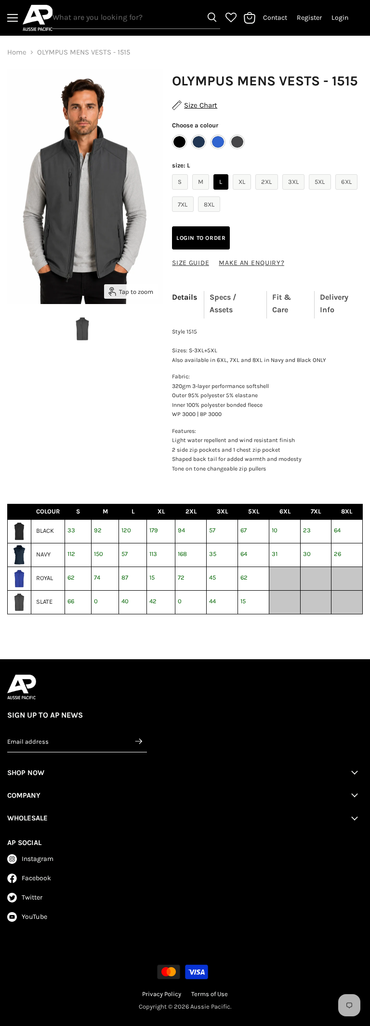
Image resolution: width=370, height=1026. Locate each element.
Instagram (37, 859)
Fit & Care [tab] (281, 303)
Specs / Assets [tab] (223, 303)
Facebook (36, 878)
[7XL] (184, 214)
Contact (275, 18)
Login (339, 18)
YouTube (34, 917)
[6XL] (347, 192)
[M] (202, 192)
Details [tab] (184, 297)
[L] (222, 192)
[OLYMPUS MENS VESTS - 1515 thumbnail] (82, 328)
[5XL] (321, 192)
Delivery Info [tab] (334, 303)
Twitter (32, 897)
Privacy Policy (161, 994)
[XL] (243, 192)
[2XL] (267, 192)
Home (16, 52)
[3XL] (294, 192)
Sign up (139, 741)
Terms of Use (209, 994)
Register (309, 18)
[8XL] (210, 214)
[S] (181, 192)
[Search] (212, 17)
